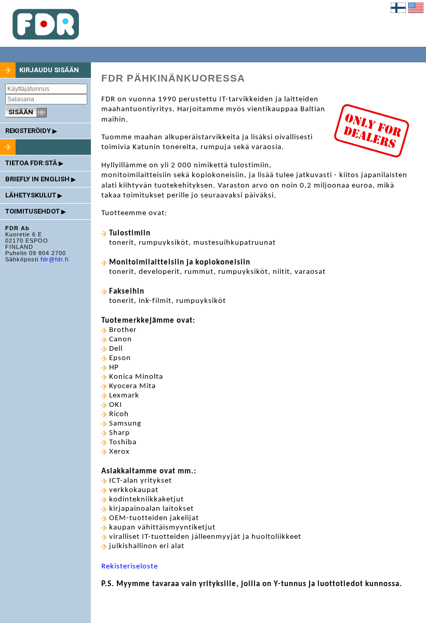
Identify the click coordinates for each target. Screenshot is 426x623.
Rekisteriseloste (129, 567)
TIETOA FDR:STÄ (34, 163)
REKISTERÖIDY (31, 131)
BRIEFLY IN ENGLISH (40, 179)
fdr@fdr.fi (55, 259)
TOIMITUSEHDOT (35, 211)
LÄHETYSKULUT (33, 195)
